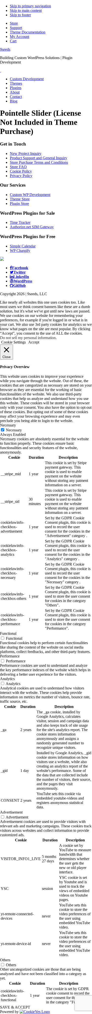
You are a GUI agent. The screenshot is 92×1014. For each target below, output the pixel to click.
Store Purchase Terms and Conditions (39, 162)
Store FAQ (18, 167)
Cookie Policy (21, 171)
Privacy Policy (21, 176)
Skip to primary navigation (30, 6)
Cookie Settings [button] (13, 342)
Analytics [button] (7, 679)
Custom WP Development (30, 195)
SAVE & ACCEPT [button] (15, 1007)
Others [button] (5, 960)
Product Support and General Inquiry (38, 158)
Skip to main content (26, 10)
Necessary (14, 430)
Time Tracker (20, 222)
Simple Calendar (23, 246)
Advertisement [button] (11, 812)
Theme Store (20, 199)
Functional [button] (8, 633)
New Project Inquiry (25, 153)
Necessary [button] (8, 425)
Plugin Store (19, 203)
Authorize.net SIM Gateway (32, 227)
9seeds (5, 49)
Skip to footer (20, 15)
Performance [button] (10, 656)
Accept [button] (33, 342)
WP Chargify (20, 250)
